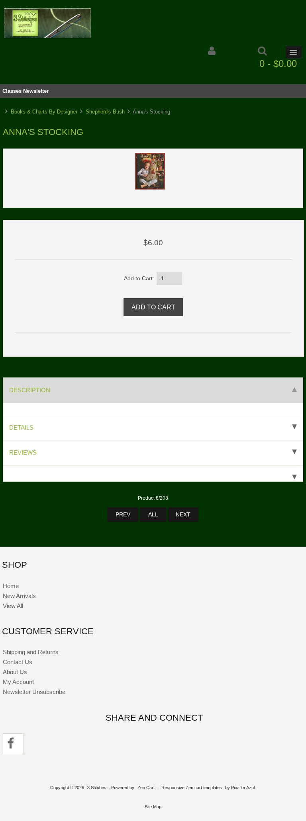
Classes (12, 91)
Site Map (153, 806)
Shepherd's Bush (105, 112)
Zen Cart (146, 787)
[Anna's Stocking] (150, 188)
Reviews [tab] (23, 452)
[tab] (153, 473)
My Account (18, 681)
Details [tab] (21, 427)
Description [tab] (29, 390)
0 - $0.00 (278, 63)
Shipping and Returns (31, 652)
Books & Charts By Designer (44, 112)
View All (13, 605)
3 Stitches (96, 787)
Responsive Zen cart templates (191, 787)
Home (11, 586)
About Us (15, 672)
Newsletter (36, 91)
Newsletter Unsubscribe (34, 691)
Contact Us (17, 662)
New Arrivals (19, 595)
